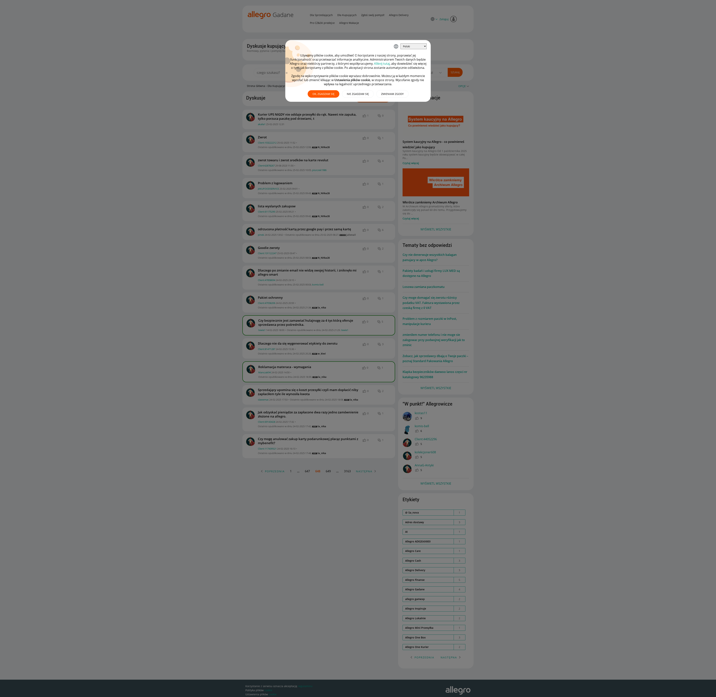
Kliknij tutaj (382, 64)
